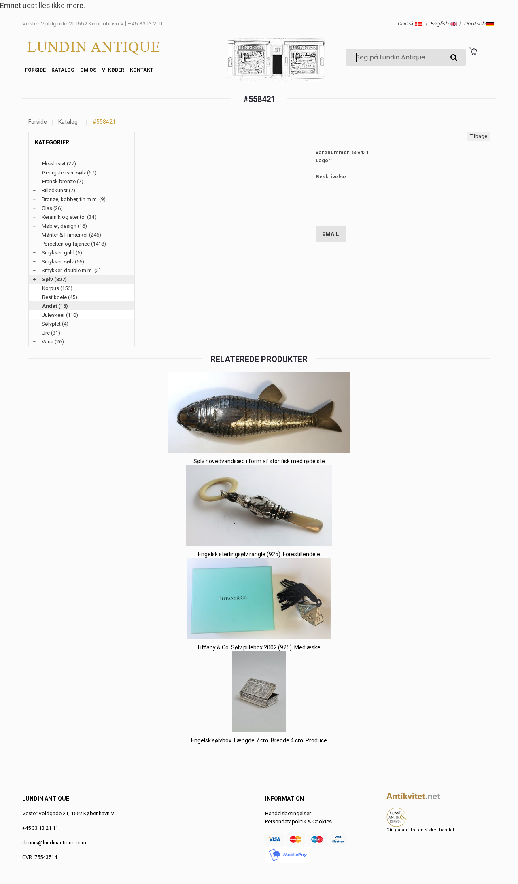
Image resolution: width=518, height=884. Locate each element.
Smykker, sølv (58, 262)
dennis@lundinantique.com (54, 842)
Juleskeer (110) (60, 315)
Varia (47, 342)
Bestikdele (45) (59, 297)
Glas (47, 208)
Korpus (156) (57, 288)
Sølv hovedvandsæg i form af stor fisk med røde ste (259, 461)
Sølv (47, 279)
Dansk (406, 24)
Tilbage (478, 136)
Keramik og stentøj (64, 217)
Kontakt (141, 70)
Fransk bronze (59, 181)
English (440, 24)
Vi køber (113, 70)
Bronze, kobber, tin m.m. (70, 199)
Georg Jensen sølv (64, 173)
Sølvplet (51, 324)
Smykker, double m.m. (67, 270)
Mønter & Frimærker (65, 235)
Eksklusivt (54, 164)
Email (330, 234)
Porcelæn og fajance (66, 244)
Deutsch (475, 24)
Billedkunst (55, 190)
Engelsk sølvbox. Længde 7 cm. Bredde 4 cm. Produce (259, 740)
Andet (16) (55, 306)
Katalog (62, 70)
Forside (35, 70)
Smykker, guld (58, 253)
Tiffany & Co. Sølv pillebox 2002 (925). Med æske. (259, 647)
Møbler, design (59, 226)
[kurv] (473, 51)
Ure (46, 333)
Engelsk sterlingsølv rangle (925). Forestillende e (259, 554)
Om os (88, 70)
